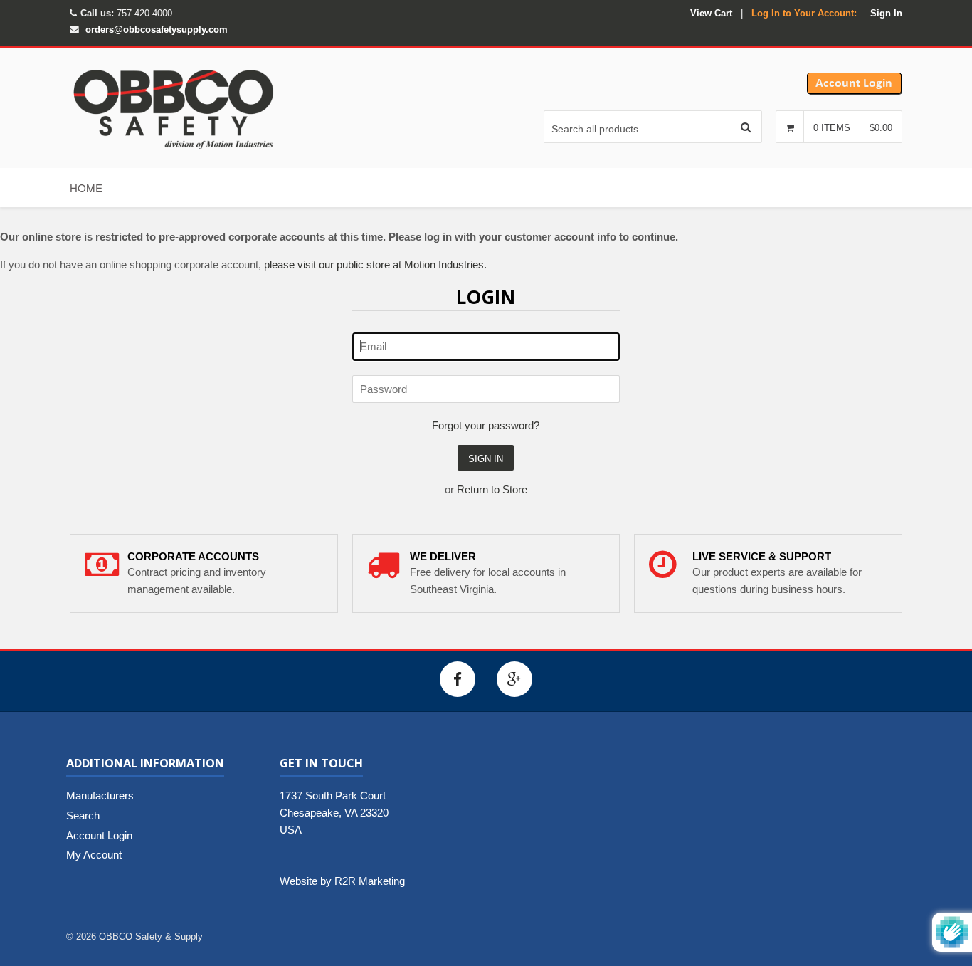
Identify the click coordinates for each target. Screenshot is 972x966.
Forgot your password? (485, 425)
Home (86, 187)
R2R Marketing (369, 881)
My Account (94, 855)
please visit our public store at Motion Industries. (375, 264)
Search (83, 815)
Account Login (99, 835)
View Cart (711, 13)
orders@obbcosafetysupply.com (156, 29)
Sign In (886, 13)
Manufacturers (100, 795)
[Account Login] (854, 91)
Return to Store (492, 489)
